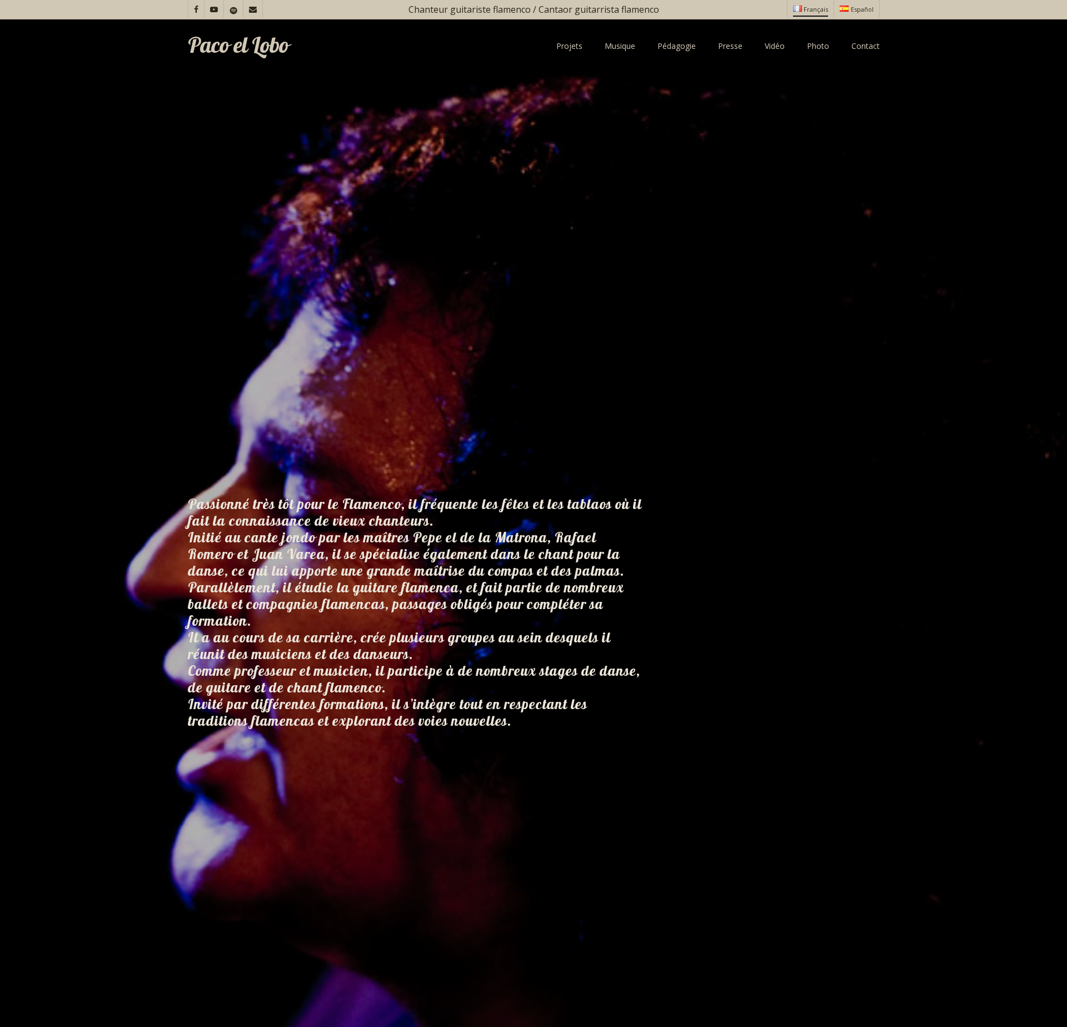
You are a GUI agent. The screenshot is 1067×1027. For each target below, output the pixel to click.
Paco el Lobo (238, 46)
